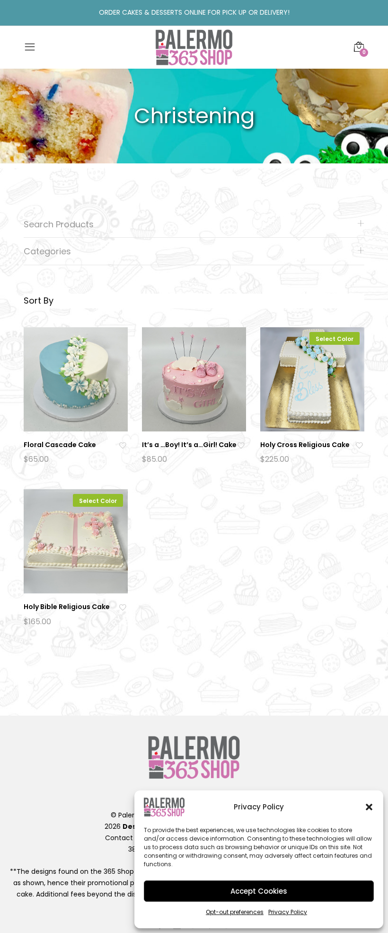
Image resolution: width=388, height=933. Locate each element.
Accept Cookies (258, 891)
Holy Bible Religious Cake (67, 606)
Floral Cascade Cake (60, 444)
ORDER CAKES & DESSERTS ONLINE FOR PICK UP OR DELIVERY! (194, 12)
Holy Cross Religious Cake (305, 444)
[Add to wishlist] (123, 445)
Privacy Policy (287, 912)
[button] (369, 807)
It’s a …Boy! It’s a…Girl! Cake (189, 444)
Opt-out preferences (235, 912)
